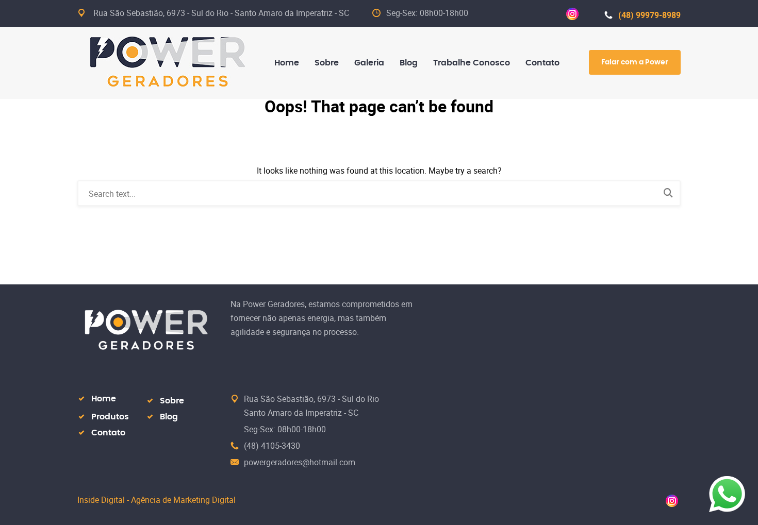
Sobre (172, 401)
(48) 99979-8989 (649, 15)
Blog (169, 417)
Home (103, 399)
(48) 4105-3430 (272, 445)
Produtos (110, 417)
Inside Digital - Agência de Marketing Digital (156, 499)
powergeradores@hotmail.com (299, 462)
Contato (108, 433)
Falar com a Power (634, 62)
